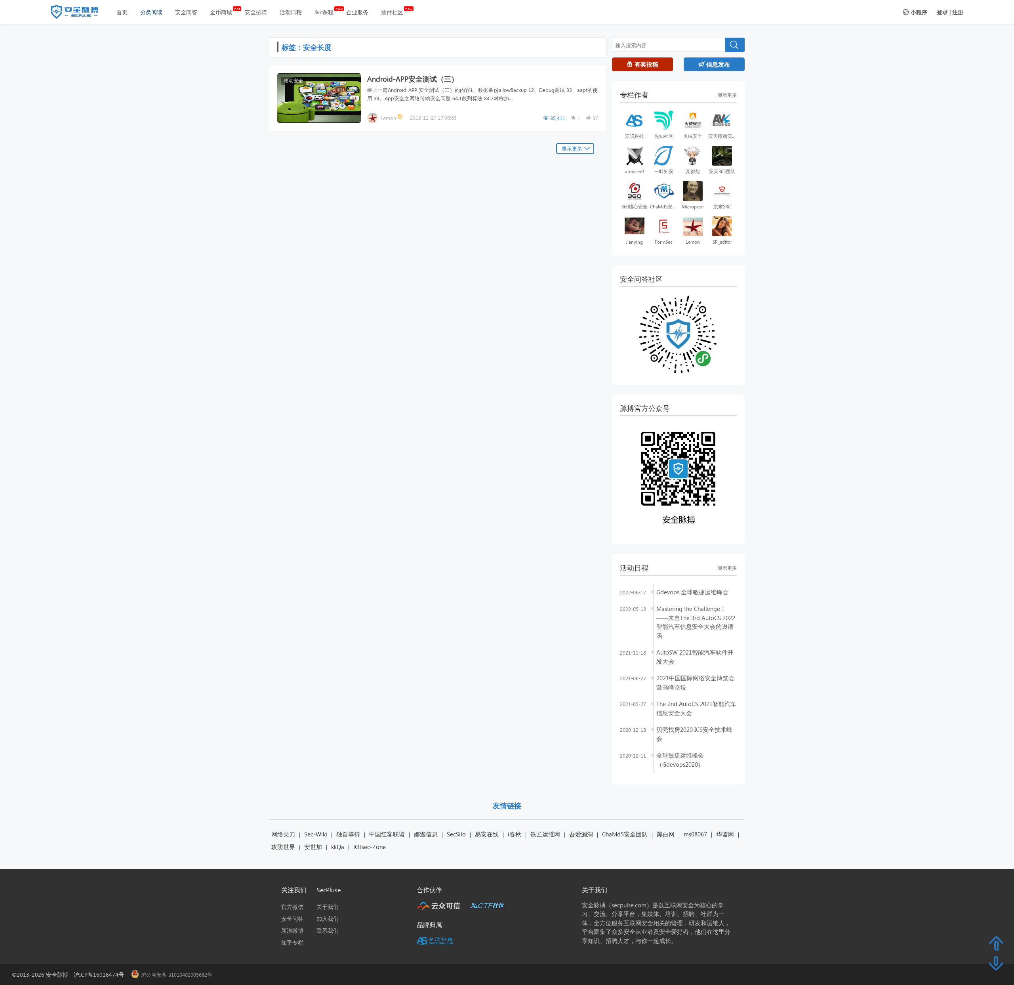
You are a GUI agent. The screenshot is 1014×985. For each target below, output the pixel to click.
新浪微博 (292, 930)
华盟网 (725, 834)
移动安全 (293, 81)
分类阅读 (151, 12)
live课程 (324, 12)
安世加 (313, 847)
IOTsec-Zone (369, 847)
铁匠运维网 (545, 834)
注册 (957, 12)
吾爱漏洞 (581, 834)
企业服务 (357, 12)
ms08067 (695, 834)
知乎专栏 (292, 942)
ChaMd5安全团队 (625, 834)
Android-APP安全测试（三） (412, 79)
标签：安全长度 (307, 47)
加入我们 (327, 918)
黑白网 (666, 834)
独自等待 (348, 834)
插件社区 (392, 12)
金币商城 (221, 12)
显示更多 (572, 148)
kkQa (337, 847)
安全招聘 (256, 12)
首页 (122, 12)
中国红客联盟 (387, 834)
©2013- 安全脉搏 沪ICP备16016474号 (71, 974)
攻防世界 (283, 847)
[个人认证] (401, 117)
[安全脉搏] (80, 13)
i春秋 (514, 834)
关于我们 (327, 907)
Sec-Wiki (315, 834)
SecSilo (456, 834)
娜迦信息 (426, 834)
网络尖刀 (283, 834)
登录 (942, 12)
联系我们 (327, 930)
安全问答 (186, 12)
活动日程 (291, 12)
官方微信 (292, 907)
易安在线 (487, 834)
